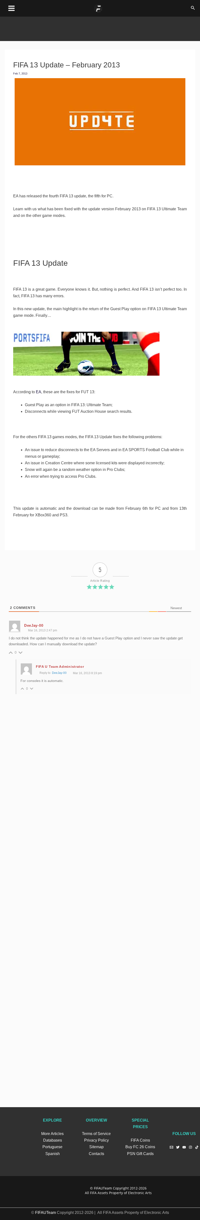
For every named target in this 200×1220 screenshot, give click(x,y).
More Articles (52, 1134)
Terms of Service (96, 1134)
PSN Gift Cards (140, 1154)
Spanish (52, 1154)
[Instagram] (190, 1147)
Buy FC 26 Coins (140, 1147)
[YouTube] (184, 1147)
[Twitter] (178, 1147)
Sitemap (96, 1147)
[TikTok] (197, 1147)
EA (38, 392)
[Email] (171, 1147)
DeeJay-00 (60, 673)
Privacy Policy (96, 1140)
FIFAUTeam (103, 1188)
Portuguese (52, 1147)
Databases (52, 1140)
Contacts (96, 1154)
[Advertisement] (100, 28)
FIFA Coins (140, 1140)
